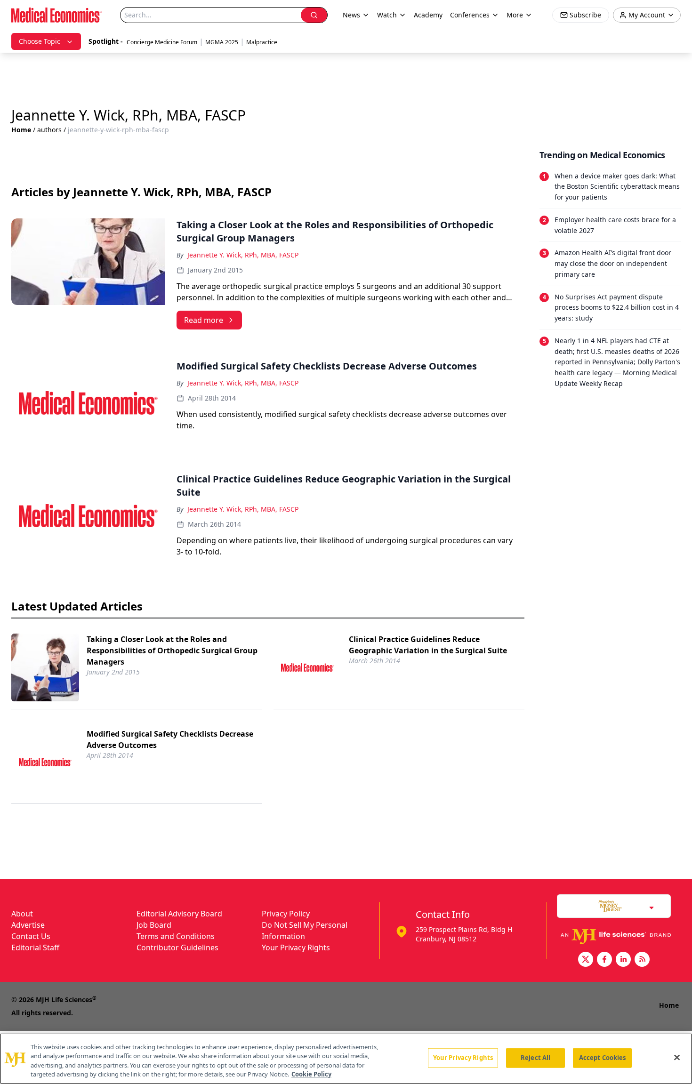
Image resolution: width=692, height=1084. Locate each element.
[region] (346, 1058)
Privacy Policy (286, 913)
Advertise (28, 925)
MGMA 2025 (221, 42)
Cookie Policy (311, 1074)
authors (49, 129)
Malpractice (261, 42)
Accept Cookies (602, 1057)
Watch (387, 14)
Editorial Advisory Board (179, 913)
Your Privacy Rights (296, 947)
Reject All (535, 1057)
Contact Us (30, 936)
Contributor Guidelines (177, 947)
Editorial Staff (35, 947)
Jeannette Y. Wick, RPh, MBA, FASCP (242, 254)
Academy (428, 14)
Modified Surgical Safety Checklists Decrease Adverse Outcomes (170, 739)
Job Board (154, 925)
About (22, 913)
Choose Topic (39, 41)
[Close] (677, 1057)
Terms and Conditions (176, 936)
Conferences (470, 14)
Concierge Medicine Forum (162, 42)
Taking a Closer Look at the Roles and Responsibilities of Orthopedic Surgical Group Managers (172, 650)
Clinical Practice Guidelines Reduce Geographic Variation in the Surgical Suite (428, 645)
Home (21, 129)
